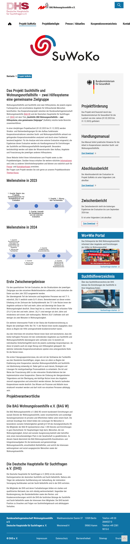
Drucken (119, 538)
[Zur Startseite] (10, 24)
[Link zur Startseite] (26, 8)
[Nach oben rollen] (124, 538)
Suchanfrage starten (108, 266)
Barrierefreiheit (83, 538)
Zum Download (88, 153)
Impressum (41, 538)
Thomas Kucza (13, 173)
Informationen (66, 160)
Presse (9, 166)
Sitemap (103, 538)
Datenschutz (62, 538)
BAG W (27, 114)
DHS (12, 117)
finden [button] (119, 4)
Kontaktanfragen (23, 166)
